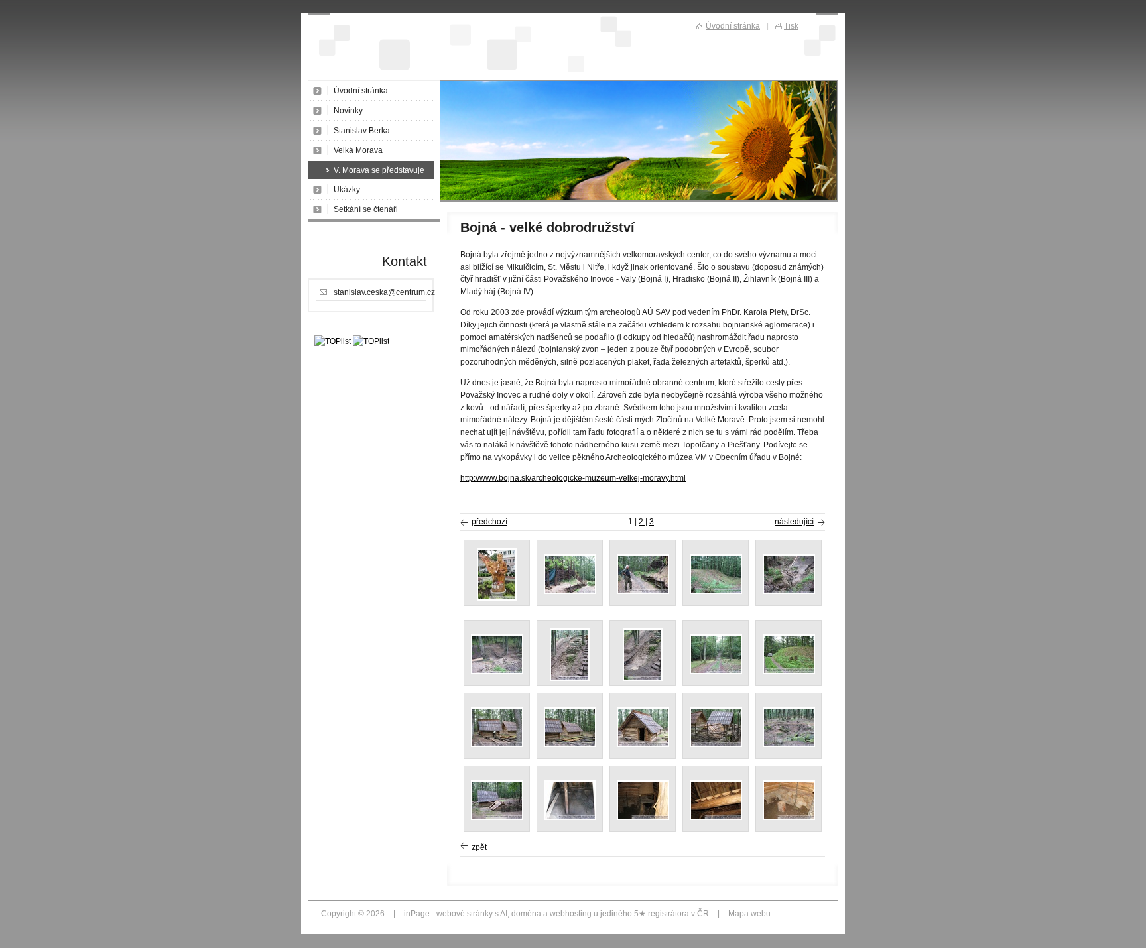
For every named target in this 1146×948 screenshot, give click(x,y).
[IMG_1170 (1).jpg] (497, 744)
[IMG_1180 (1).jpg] (716, 817)
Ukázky (347, 189)
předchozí (489, 521)
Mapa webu (749, 913)
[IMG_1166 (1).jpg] (716, 671)
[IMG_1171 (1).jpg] (570, 744)
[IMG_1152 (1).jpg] (716, 591)
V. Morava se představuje (379, 170)
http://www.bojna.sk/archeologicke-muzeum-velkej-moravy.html (573, 478)
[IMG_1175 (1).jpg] (789, 744)
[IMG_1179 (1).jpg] (643, 817)
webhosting (571, 913)
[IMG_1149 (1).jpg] (643, 591)
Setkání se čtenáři (366, 209)
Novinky (348, 110)
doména (526, 913)
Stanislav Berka (362, 130)
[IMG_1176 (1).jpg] (497, 817)
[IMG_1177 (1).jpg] (570, 817)
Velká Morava (358, 150)
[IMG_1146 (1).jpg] (570, 591)
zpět (479, 847)
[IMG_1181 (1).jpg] (789, 817)
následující (794, 521)
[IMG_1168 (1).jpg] (789, 671)
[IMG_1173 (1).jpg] (716, 744)
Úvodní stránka (361, 90)
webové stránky (464, 913)
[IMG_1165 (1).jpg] (643, 678)
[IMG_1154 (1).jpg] (497, 671)
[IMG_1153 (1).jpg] (789, 591)
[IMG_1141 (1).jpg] (497, 598)
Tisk (791, 25)
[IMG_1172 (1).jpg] (643, 744)
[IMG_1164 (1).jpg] (570, 678)
